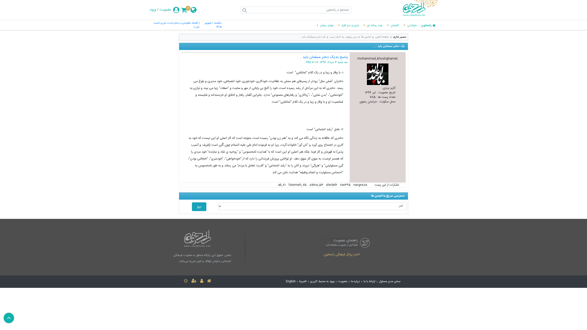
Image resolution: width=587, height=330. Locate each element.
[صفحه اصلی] (209, 281)
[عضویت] (194, 281)
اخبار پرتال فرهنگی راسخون (342, 254)
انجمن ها (366, 36)
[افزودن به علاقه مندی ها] (186, 281)
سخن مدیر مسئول (390, 281)
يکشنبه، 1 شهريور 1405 (213, 25)
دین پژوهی (351, 36)
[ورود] (201, 281)
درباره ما (355, 281)
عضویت (165, 10)
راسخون (426, 25)
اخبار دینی (335, 36)
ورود (153, 10)
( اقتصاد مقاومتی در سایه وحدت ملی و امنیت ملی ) (176, 25)
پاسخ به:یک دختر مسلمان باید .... (322, 57)
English (291, 281)
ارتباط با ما (369, 281)
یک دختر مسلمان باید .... (312, 36)
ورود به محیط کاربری (322, 281)
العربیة (303, 281)
